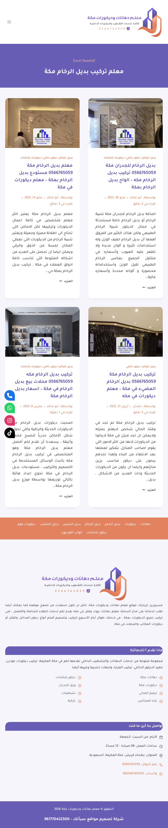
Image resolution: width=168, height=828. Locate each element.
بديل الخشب (49, 524)
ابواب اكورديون (71, 533)
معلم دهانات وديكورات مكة (81, 809)
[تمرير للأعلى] (160, 816)
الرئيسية (89, 60)
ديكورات (130, 524)
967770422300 (57, 819)
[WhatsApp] (9, 407)
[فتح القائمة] (9, 21)
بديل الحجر (112, 524)
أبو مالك (136, 197)
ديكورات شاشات (114, 158)
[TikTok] (9, 432)
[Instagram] (9, 420)
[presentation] (125, 123)
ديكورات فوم (27, 524)
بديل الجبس (72, 524)
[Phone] (9, 395)
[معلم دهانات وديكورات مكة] (84, 583)
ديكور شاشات (96, 533)
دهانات (145, 524)
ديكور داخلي (133, 158)
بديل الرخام (149, 158)
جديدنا (77, 60)
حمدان (137, 406)
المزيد (149, 287)
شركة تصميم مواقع (105, 819)
